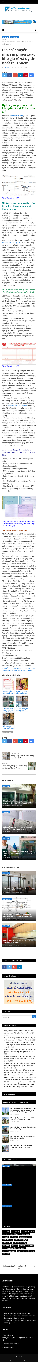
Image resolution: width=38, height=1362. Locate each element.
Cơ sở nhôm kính (22, 1234)
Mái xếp (14, 1245)
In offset (5, 37)
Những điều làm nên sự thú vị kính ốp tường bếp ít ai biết (18, 941)
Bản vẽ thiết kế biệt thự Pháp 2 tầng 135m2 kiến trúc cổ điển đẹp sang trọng (18, 915)
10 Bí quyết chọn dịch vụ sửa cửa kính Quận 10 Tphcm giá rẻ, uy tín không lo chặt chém (17, 853)
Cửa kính (14, 1237)
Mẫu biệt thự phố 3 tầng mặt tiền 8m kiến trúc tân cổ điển (22, 1137)
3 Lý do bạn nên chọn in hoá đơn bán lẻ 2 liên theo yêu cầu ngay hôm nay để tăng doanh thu (20, 1065)
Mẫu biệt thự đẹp (26, 1245)
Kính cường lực (21, 1240)
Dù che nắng (7, 1240)
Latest (14, 1102)
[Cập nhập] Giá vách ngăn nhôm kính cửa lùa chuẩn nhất (19, 889)
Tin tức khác (14, 37)
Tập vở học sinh (9, 1251)
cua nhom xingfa (28, 1231)
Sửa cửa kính (8, 1248)
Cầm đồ (5, 1237)
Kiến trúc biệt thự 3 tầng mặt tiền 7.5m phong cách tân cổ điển (21, 1146)
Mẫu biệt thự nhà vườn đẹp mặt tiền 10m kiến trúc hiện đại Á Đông (22, 1119)
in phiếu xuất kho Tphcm (17, 405)
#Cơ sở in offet (7, 732)
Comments (24, 1102)
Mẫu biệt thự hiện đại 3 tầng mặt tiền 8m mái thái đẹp (23, 1128)
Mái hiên (6, 1245)
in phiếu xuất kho (16, 115)
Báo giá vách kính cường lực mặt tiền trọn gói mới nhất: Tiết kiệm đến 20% (17, 802)
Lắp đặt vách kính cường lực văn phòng (17, 1313)
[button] (3, 1)
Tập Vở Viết (6, 812)
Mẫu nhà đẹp (7, 899)
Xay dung (6, 1254)
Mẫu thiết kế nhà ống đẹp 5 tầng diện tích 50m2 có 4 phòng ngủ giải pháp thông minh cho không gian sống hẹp (23, 1110)
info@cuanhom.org (10, 1347)
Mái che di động (20, 1243)
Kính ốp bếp (7, 1243)
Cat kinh (6, 1231)
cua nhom (15, 1231)
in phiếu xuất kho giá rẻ (11, 243)
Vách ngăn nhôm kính (25, 1251)
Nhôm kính (6, 786)
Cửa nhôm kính (25, 1237)
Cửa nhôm (18, 1360)
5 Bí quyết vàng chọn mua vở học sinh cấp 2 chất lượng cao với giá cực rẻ (17, 828)
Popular (6, 1102)
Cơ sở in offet (8, 1234)
